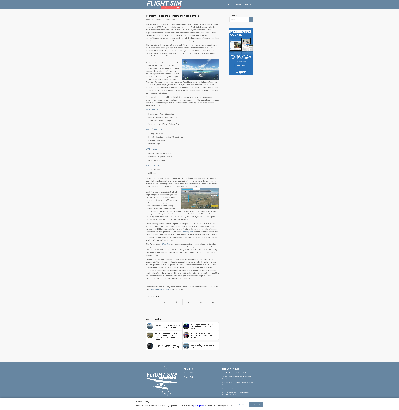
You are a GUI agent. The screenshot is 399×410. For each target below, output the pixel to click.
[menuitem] (230, 4)
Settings (242, 404)
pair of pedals (188, 232)
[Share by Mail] (213, 302)
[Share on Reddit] (201, 302)
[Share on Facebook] (152, 302)
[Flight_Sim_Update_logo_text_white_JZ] (164, 4)
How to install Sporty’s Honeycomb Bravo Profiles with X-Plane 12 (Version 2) (236, 393)
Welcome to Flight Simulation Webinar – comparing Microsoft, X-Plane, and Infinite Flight (236, 378)
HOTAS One (165, 244)
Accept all (256, 404)
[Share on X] (164, 302)
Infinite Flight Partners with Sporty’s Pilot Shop (235, 373)
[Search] (251, 4)
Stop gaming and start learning (230, 389)
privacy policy (198, 405)
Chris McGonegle (170, 19)
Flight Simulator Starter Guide (161, 289)
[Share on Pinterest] (176, 302)
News (159, 19)
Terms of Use (189, 373)
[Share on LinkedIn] (189, 302)
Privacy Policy (189, 377)
